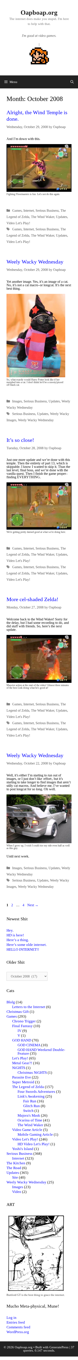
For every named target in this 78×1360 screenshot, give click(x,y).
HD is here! (15, 935)
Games (17, 210)
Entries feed (15, 1322)
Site (15, 1177)
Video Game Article (27, 1130)
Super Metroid (23, 1082)
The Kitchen (15, 1163)
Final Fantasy (22, 1026)
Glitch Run (31, 1106)
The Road (13, 1168)
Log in (11, 1318)
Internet (28, 210)
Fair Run (29, 1101)
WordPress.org (17, 1332)
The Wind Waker (42, 217)
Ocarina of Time (30, 1120)
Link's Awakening (31, 1096)
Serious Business (47, 210)
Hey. (9, 930)
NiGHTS (18, 1068)
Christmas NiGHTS (32, 1072)
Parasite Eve (21, 1077)
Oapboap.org (39, 12)
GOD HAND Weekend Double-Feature (41, 1052)
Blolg (10, 1002)
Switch (28, 1111)
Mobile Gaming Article (35, 1134)
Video (16, 1192)
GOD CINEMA (29, 1045)
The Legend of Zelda (28, 1087)
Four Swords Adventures (36, 1092)
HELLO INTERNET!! (22, 949)
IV (19, 1031)
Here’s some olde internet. (26, 945)
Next (32, 905)
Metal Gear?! (22, 1063)
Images (17, 401)
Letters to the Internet (28, 1007)
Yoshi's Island (22, 1149)
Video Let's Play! (18, 223)
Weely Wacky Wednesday (34, 262)
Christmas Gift (17, 1012)
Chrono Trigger (24, 1021)
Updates (61, 217)
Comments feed (18, 1327)
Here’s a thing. (17, 940)
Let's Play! (20, 1058)
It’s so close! (20, 440)
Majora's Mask (29, 1115)
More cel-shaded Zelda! (32, 599)
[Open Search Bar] (72, 81)
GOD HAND (21, 1040)
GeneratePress (58, 1347)
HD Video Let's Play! (34, 1144)
